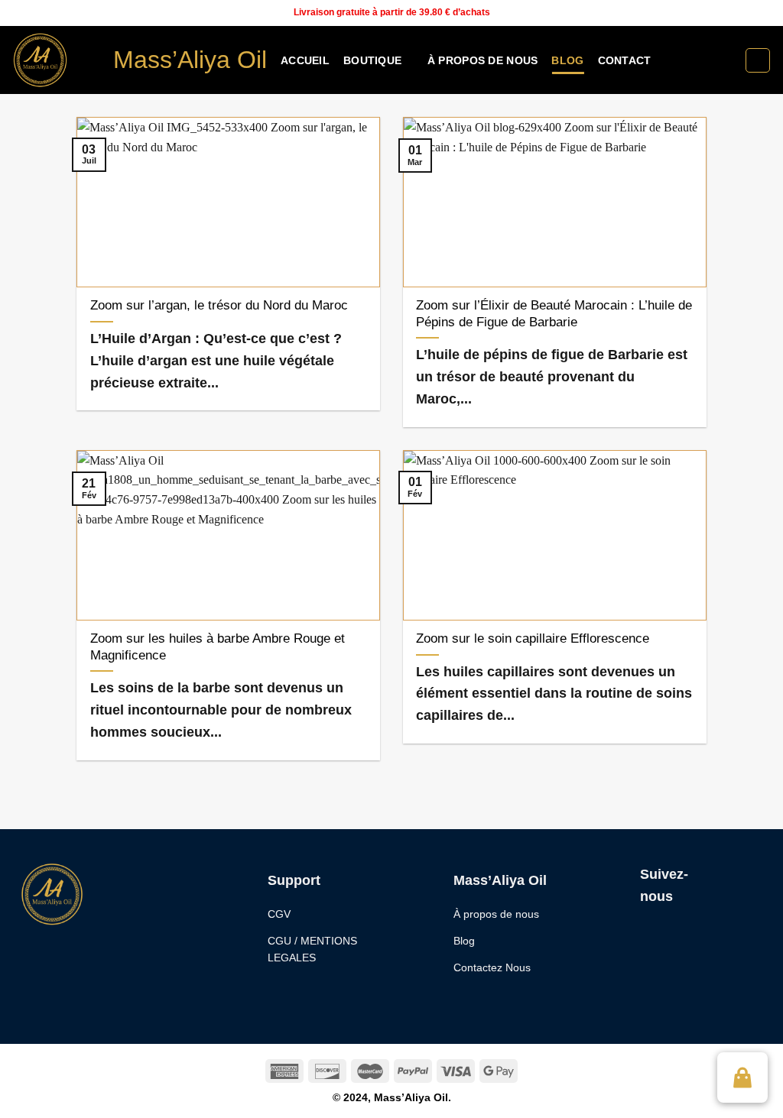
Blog (567, 60)
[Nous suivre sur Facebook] (720, 13)
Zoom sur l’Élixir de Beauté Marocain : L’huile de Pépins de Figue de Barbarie (554, 313)
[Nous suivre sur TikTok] (749, 13)
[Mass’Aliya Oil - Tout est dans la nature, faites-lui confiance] (50, 60)
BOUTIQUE (372, 60)
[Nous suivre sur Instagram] (734, 13)
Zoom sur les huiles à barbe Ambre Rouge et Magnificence (217, 647)
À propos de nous (482, 60)
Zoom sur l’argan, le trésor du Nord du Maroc (219, 305)
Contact (624, 60)
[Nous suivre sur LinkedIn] (763, 13)
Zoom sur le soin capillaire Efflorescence (532, 638)
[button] (742, 1077)
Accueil (305, 60)
